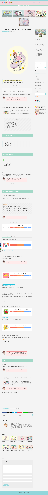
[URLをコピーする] (30, 412)
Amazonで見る (20, 227)
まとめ (7, 128)
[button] (4, 412)
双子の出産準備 (38, 79)
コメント (4, 464)
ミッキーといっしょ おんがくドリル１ (12, 125)
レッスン (14, 408)
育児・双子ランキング (37, 101)
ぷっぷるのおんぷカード (6, 317)
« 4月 (35, 70)
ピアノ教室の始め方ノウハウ (5, 31)
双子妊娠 (37, 76)
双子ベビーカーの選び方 (39, 88)
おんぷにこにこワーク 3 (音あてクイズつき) (9, 283)
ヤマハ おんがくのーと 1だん (21, 225)
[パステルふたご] (7, 2)
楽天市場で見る (13, 227)
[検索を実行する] (45, 94)
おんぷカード (8, 127)
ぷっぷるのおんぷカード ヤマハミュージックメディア (20, 309)
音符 (18, 408)
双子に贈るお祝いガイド (39, 78)
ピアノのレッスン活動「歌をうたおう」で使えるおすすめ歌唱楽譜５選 (19, 381)
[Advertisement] (17, 38)
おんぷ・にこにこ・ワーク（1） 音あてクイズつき (21, 273)
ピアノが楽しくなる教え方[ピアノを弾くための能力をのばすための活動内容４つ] (20, 110)
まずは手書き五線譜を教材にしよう (11, 124)
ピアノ (11, 408)
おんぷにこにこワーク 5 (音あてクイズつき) (9, 285)
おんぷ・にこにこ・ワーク (10, 126)
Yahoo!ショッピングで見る (27, 227)
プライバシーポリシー (23, 492)
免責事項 (28, 492)
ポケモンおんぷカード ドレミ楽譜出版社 (20, 325)
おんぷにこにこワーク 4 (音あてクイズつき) (9, 284)
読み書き (16, 408)
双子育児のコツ (38, 91)
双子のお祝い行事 (38, 85)
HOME (20, 492)
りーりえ (5, 427)
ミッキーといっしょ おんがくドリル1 (8, 250)
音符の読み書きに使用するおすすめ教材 (11, 123)
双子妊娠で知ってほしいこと (40, 82)
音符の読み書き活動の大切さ (10, 122)
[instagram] (11, 428)
